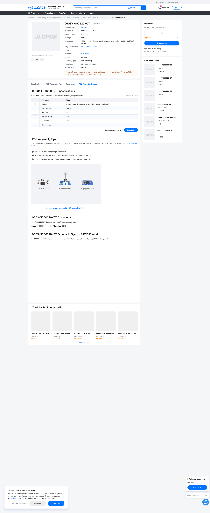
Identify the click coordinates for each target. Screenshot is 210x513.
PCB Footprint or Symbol (90, 47)
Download (86, 54)
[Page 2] (84, 342)
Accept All (56, 503)
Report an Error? (132, 96)
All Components (54, 18)
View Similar (131, 130)
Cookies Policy (15, 498)
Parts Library (41, 18)
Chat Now (197, 487)
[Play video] (65, 184)
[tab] (37, 84)
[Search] (143, 7)
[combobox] (99, 8)
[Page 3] (88, 342)
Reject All (37, 503)
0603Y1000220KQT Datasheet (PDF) (52, 226)
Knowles (84, 27)
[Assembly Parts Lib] (37, 8)
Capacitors (66, 18)
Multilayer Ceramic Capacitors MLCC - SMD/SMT (90, 18)
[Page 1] (80, 342)
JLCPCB (31, 18)
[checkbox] (35, 104)
